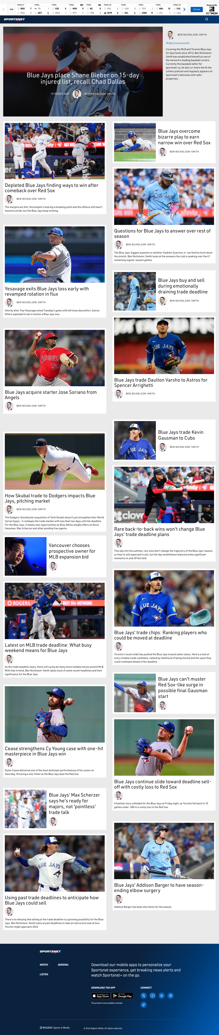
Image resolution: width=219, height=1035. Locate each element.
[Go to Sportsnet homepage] (14, 19)
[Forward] (184, 9)
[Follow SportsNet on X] (143, 995)
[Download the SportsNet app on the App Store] (100, 995)
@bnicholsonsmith (179, 43)
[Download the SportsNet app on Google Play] (122, 995)
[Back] (3, 9)
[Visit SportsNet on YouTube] (152, 995)
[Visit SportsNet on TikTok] (143, 1004)
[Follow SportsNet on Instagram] (170, 995)
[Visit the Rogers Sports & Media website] (55, 1027)
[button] (206, 19)
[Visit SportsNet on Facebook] (161, 995)
